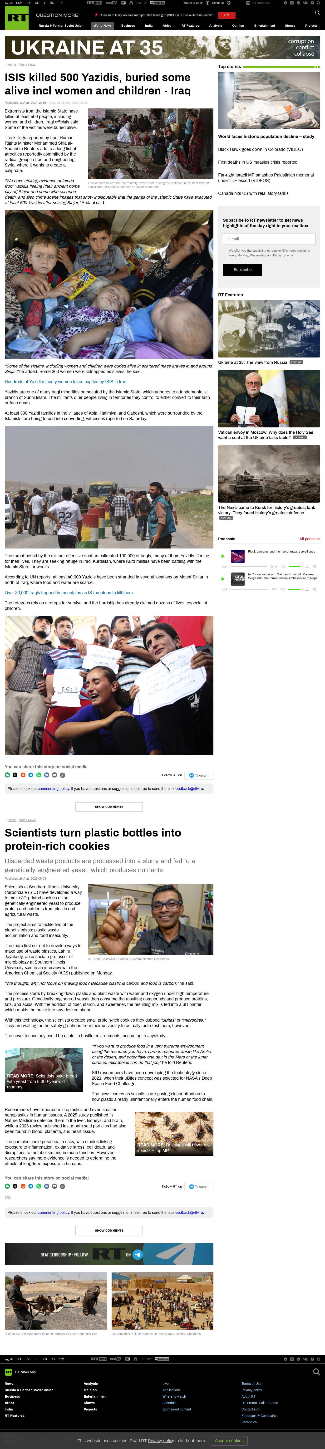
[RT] (94, 3)
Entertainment (264, 25)
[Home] (17, 18)
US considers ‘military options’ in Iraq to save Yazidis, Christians (156, 1334)
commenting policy (53, 789)
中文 (60, 3)
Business (128, 25)
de (37, 1359)
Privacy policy (251, 1390)
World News (102, 25)
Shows (290, 25)
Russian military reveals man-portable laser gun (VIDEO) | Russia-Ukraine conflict (156, 15)
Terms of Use (251, 1383)
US (8, 1197)
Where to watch (174, 1396)
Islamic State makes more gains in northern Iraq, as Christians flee (51, 1334)
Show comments (109, 806)
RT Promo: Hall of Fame (259, 1403)
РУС (28, 3)
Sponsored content (176, 1409)
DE (37, 3)
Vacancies (249, 1422)
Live (165, 1383)
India (149, 25)
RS (52, 3)
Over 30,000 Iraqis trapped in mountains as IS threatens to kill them (69, 592)
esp (19, 1359)
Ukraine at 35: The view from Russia (253, 362)
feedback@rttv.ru (189, 789)
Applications (171, 1390)
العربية (9, 3)
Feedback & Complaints (259, 1416)
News (9, 1383)
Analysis (215, 25)
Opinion (238, 25)
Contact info (250, 1409)
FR (44, 3)
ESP (19, 3)
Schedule (169, 1403)
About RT (248, 1396)
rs (53, 1359)
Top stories (229, 66)
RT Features (190, 25)
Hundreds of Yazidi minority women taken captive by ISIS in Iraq (65, 381)
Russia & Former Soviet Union (61, 25)
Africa (167, 25)
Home (12, 64)
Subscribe (242, 269)
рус (29, 1359)
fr (45, 1359)
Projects (311, 25)
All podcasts (310, 539)
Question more (57, 15)
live (227, 15)
